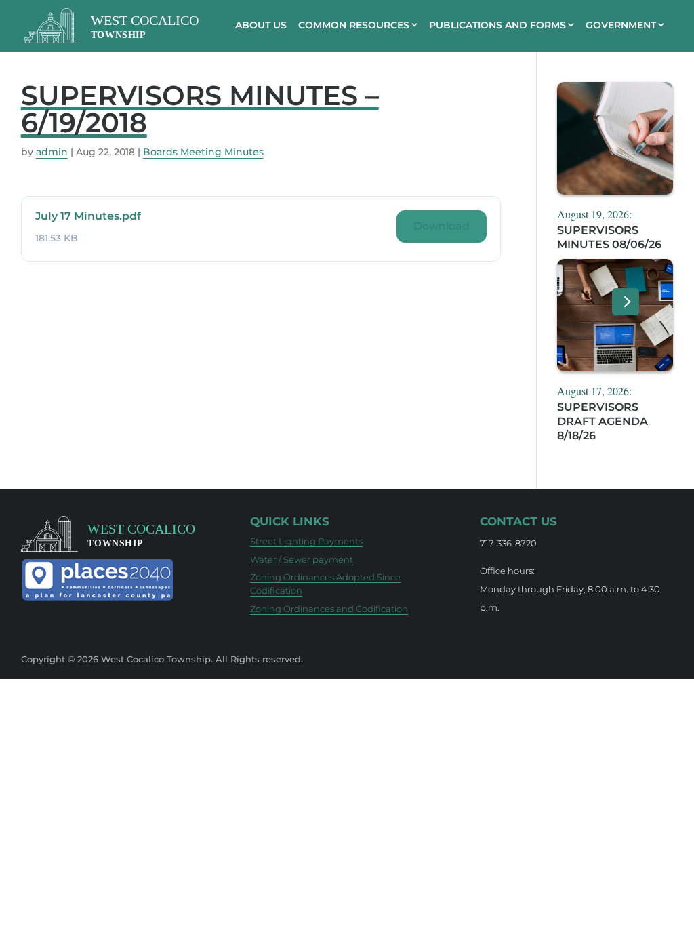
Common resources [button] (353, 25)
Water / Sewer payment (301, 559)
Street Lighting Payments (306, 541)
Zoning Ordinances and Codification (329, 608)
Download (441, 226)
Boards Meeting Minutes (203, 152)
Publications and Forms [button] (497, 25)
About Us (261, 25)
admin (52, 152)
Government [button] (621, 25)
